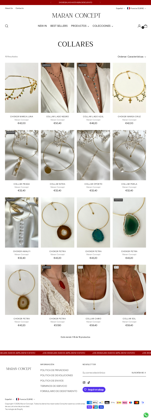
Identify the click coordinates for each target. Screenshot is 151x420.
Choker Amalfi (21, 251)
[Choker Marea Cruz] (129, 88)
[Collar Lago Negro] (57, 88)
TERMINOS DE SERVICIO (53, 386)
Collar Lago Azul (93, 116)
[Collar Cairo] (93, 290)
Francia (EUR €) (137, 8)
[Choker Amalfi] (21, 222)
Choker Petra (57, 251)
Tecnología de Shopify (14, 409)
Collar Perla (129, 184)
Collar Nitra (57, 184)
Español (119, 8)
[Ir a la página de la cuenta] (138, 26)
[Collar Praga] (21, 155)
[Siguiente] (100, 2)
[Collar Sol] (129, 290)
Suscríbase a (139, 373)
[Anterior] (51, 2)
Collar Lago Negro (57, 116)
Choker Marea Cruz (129, 116)
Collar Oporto (93, 184)
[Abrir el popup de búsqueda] (7, 26)
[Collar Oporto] (93, 155)
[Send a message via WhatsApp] (146, 415)
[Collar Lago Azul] (93, 88)
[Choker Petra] (57, 222)
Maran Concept (26, 404)
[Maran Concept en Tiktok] (89, 383)
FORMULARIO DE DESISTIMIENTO (58, 391)
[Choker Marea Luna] (21, 88)
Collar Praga (22, 184)
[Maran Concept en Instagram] (84, 383)
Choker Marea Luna (21, 116)
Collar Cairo (93, 318)
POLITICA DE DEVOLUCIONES (56, 375)
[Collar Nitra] (57, 155)
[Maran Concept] (75, 15)
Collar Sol (129, 318)
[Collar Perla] (129, 155)
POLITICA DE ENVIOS (52, 380)
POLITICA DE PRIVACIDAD (54, 370)
